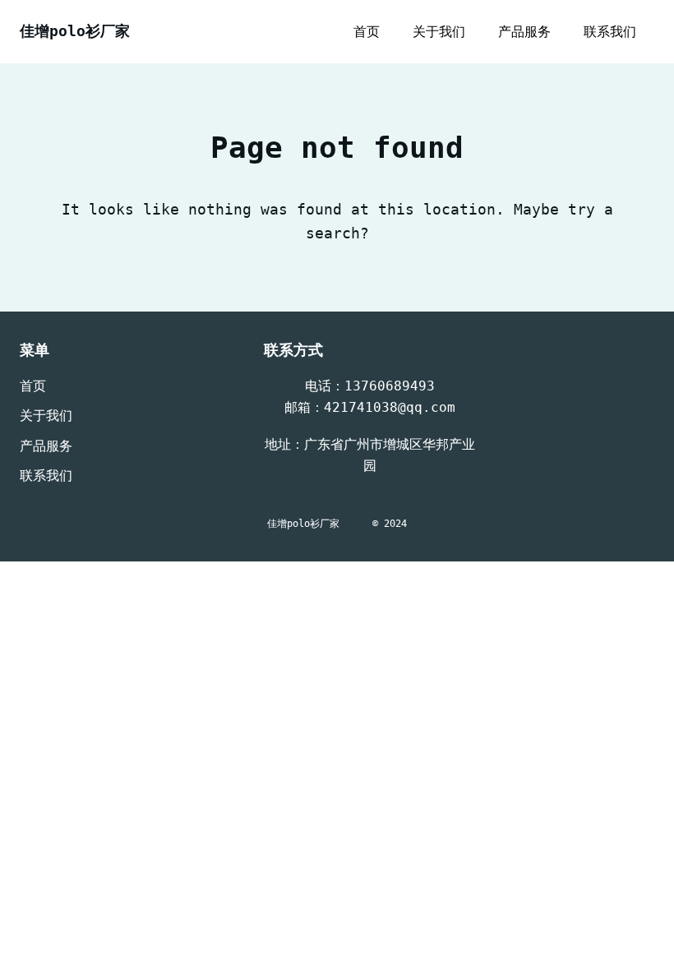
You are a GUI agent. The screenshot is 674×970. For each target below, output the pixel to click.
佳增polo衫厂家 (75, 30)
